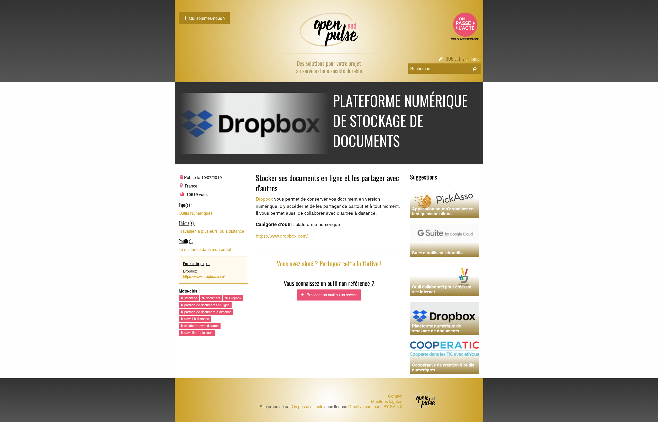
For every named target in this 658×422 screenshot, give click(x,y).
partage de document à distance (207, 311)
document (212, 297)
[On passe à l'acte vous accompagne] (465, 26)
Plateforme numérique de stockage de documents (436, 328)
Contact (395, 396)
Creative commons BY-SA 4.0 (375, 406)
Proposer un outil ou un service (331, 294)
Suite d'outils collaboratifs (437, 253)
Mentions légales (386, 401)
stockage (190, 297)
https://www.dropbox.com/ (204, 276)
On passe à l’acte (307, 406)
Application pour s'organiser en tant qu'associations (443, 211)
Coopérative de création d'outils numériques (443, 367)
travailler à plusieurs (198, 332)
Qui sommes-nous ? (206, 18)
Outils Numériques (196, 213)
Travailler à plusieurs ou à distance (211, 231)
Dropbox (234, 297)
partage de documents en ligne (206, 304)
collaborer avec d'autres (200, 325)
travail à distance (196, 318)
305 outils (455, 58)
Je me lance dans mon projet (205, 249)
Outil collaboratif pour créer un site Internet (441, 289)
